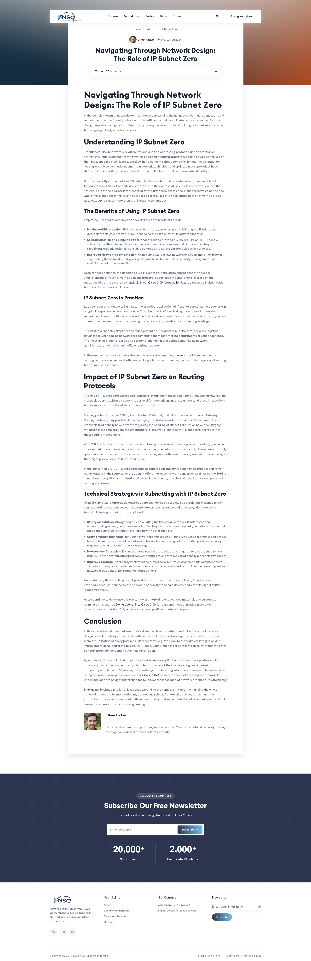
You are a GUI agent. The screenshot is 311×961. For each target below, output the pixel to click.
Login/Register (243, 16)
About (163, 16)
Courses (113, 16)
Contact (178, 16)
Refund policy (252, 955)
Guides (149, 16)
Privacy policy (232, 955)
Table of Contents (108, 71)
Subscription (131, 16)
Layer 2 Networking (166, 29)
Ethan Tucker (146, 39)
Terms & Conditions (208, 955)
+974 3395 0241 (181, 904)
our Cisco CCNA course (153, 675)
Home (137, 29)
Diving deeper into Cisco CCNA (137, 604)
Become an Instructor (117, 910)
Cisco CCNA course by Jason (168, 282)
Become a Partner (115, 916)
